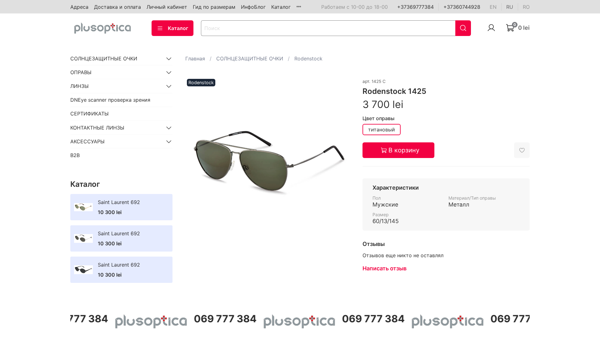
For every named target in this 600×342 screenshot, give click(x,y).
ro (526, 7)
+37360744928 (461, 7)
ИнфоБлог (253, 7)
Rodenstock (308, 58)
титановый (381, 129)
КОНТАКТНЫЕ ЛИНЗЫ (97, 128)
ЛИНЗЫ (79, 86)
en (493, 7)
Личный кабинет (167, 7)
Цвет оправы (378, 118)
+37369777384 (415, 7)
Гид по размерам (214, 7)
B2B (75, 155)
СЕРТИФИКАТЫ (89, 113)
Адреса (79, 7)
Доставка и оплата (117, 7)
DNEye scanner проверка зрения (110, 100)
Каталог (281, 7)
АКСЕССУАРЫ (87, 141)
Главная (195, 58)
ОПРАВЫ (81, 72)
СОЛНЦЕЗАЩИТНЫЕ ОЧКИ (249, 58)
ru (509, 7)
